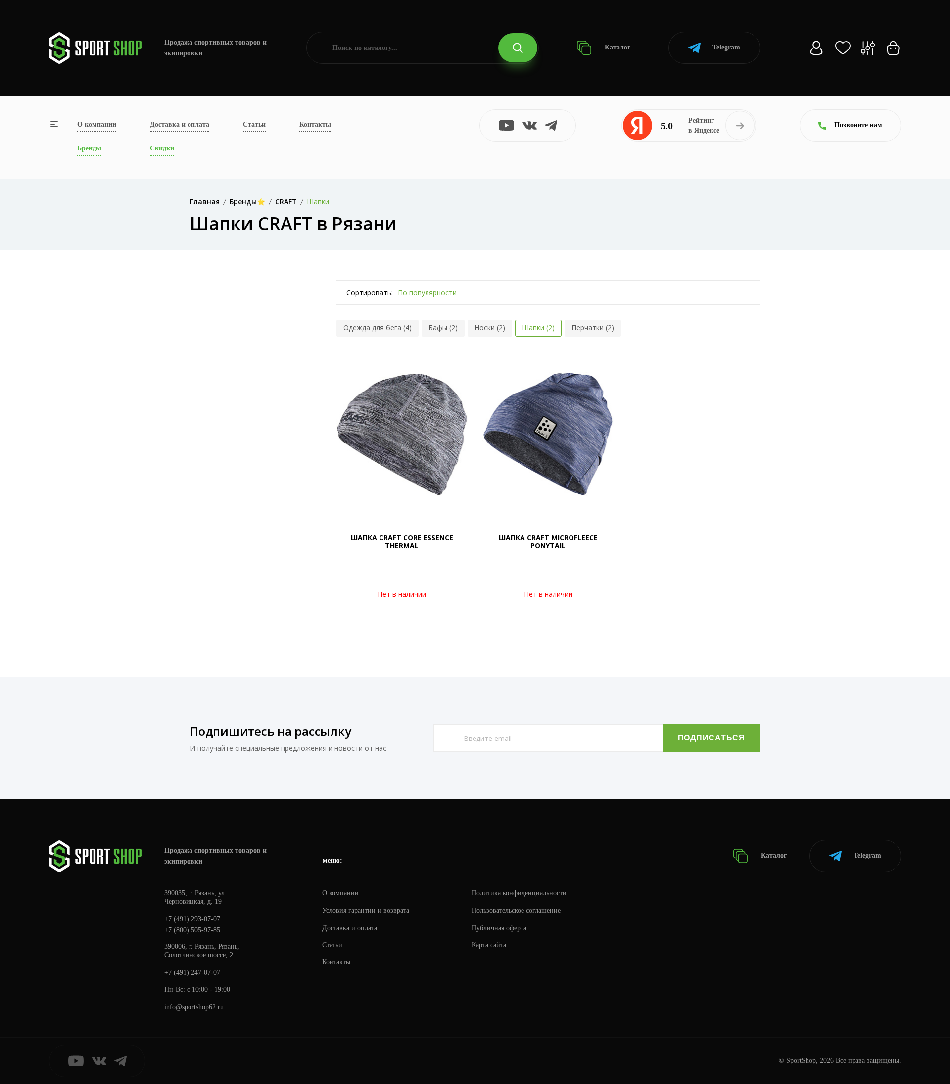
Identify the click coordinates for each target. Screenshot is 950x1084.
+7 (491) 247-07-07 (192, 972)
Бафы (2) (443, 327)
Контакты (315, 124)
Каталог (616, 47)
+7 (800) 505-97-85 (192, 930)
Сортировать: (369, 292)
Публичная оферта (499, 928)
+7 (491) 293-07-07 (192, 919)
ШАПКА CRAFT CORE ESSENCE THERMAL (402, 541)
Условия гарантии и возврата (365, 910)
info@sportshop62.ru (194, 1007)
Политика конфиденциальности (519, 893)
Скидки (162, 148)
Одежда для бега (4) (377, 327)
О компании (96, 124)
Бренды (89, 148)
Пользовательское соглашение (516, 910)
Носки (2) (490, 327)
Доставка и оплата (179, 124)
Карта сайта (489, 945)
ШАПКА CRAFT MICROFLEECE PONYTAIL (548, 541)
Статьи (254, 124)
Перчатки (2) (592, 327)
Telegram (726, 47)
